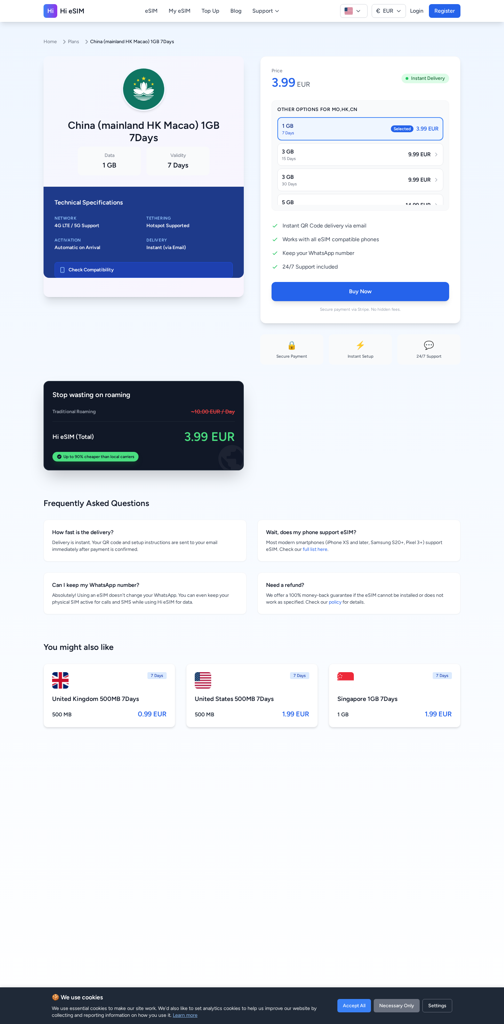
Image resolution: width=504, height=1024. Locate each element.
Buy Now (360, 291)
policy (335, 602)
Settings (437, 1006)
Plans (73, 42)
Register (444, 11)
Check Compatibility (91, 270)
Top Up (210, 11)
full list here (315, 549)
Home (50, 42)
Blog (235, 11)
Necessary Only (396, 1006)
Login (416, 11)
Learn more (185, 1015)
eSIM (151, 11)
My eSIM (180, 11)
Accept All (354, 1006)
